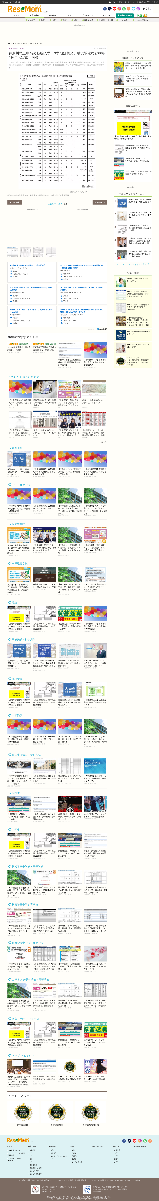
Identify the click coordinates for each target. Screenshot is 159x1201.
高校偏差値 (88, 20)
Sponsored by (92, 329)
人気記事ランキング (15, 1150)
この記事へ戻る (57, 204)
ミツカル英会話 (77, 1162)
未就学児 (31, 20)
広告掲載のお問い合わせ (44, 1180)
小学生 (43, 20)
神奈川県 (17, 448)
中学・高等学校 (21, 484)
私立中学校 (18, 524)
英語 (69, 15)
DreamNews (119, 1180)
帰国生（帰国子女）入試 (26, 754)
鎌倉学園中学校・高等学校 (27, 942)
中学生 (54, 20)
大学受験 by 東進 (125, 15)
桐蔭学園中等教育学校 (25, 904)
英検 (73, 1150)
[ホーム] (9, 43)
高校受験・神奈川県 (23, 639)
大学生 (76, 20)
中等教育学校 (20, 563)
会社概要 (70, 1180)
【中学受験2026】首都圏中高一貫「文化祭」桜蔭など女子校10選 (20, 402)
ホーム (16, 15)
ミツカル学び (123, 20)
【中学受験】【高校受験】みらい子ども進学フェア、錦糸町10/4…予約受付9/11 (69, 402)
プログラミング (88, 15)
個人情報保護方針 (80, 1180)
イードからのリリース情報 (96, 1180)
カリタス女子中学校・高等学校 (30, 979)
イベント (107, 15)
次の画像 (98, 202)
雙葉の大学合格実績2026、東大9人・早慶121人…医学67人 (44, 432)
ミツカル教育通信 (141, 20)
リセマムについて (59, 1180)
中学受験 (17, 715)
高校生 (65, 20)
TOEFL (74, 1156)
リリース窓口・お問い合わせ (26, 1180)
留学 (52, 1150)
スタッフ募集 (136, 1180)
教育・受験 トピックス (25, 1018)
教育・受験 (34, 15)
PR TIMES (110, 1180)
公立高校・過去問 (106, 20)
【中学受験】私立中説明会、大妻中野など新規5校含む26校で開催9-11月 (68, 432)
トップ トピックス (23, 1055)
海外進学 (54, 1153)
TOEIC (74, 1153)
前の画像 (16, 202)
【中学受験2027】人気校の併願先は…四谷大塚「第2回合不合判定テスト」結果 (93, 432)
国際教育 (52, 15)
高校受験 (17, 678)
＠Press (127, 1180)
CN (149, 9)
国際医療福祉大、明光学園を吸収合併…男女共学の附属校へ (44, 402)
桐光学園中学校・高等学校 (27, 866)
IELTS (74, 1159)
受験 (14, 602)
